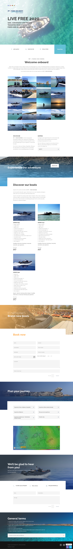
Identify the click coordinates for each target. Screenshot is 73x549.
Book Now (60, 49)
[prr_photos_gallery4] (43, 119)
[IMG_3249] (58, 108)
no (51, 356)
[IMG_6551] (43, 86)
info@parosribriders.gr (53, 485)
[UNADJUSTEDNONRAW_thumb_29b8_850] (58, 97)
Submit (57, 375)
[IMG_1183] (29, 108)
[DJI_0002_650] (43, 97)
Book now (54, 165)
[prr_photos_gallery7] (29, 130)
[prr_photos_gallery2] (15, 119)
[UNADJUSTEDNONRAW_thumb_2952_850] (29, 86)
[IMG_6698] (43, 108)
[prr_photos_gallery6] (15, 130)
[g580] (15, 108)
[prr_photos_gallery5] (58, 119)
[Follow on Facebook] (61, 545)
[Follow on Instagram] (64, 545)
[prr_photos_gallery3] (29, 119)
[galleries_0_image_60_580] (15, 97)
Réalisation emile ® (11, 546)
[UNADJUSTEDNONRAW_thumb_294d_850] (15, 86)
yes (48, 356)
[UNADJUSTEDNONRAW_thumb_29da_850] (29, 97)
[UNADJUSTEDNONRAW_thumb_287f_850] (58, 86)
